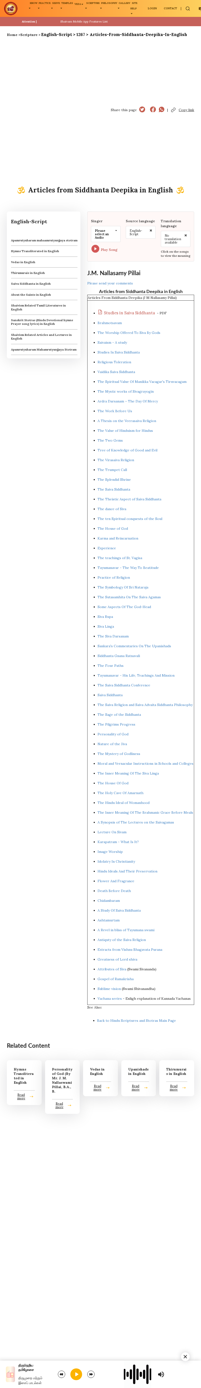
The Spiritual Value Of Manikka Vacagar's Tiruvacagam (142, 381)
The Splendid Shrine (114, 479)
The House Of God (113, 783)
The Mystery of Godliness (119, 754)
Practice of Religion (114, 577)
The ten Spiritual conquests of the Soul (130, 519)
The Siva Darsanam (113, 636)
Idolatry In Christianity (116, 861)
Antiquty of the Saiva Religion (122, 940)
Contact (170, 8)
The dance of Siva (112, 509)
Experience (107, 548)
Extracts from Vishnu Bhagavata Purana (130, 949)
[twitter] (142, 110)
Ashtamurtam (109, 920)
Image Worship (110, 851)
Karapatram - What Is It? (118, 842)
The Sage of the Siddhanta (119, 714)
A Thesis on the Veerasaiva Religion (127, 421)
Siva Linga (106, 626)
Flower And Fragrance (116, 881)
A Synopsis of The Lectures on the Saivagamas (136, 822)
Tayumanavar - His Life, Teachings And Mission (136, 675)
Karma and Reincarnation (118, 538)
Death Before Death (114, 891)
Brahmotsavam (110, 323)
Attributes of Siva (112, 969)
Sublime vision (109, 989)
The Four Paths (111, 665)
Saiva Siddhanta (110, 695)
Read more (21, 1096)
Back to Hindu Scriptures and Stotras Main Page (136, 1020)
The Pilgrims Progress (116, 724)
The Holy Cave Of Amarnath (120, 793)
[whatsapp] (161, 110)
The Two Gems (110, 440)
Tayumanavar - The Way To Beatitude (128, 567)
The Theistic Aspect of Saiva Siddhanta (129, 499)
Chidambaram (109, 900)
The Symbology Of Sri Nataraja (123, 587)
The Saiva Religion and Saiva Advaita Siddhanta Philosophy (145, 705)
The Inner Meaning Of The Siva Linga (128, 773)
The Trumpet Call (112, 470)
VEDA (78, 4)
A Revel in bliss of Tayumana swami (126, 930)
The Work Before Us (115, 411)
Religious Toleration (114, 362)
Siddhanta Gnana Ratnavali (119, 656)
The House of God (113, 528)
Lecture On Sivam (112, 832)
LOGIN (152, 8)
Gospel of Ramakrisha (116, 979)
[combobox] (106, 234)
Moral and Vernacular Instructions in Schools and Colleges (145, 763)
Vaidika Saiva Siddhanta (116, 372)
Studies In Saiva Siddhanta (119, 352)
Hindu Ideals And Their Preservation (127, 871)
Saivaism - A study (112, 342)
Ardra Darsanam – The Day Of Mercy (128, 401)
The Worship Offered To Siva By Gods (129, 332)
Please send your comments (110, 283)
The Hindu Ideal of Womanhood (124, 802)
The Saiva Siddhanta (114, 489)
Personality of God (113, 734)
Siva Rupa (105, 616)
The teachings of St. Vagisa (120, 558)
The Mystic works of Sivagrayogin (126, 391)
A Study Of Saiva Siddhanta (119, 910)
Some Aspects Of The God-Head (124, 607)
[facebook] (153, 110)
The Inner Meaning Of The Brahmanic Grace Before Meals (145, 812)
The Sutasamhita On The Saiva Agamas (129, 597)
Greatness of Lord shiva (117, 959)
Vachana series (110, 998)
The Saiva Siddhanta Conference (124, 685)
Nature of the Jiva (112, 744)
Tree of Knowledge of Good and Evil (127, 450)
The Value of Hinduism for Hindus (125, 430)
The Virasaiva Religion (116, 460)
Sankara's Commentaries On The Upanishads (134, 646)
